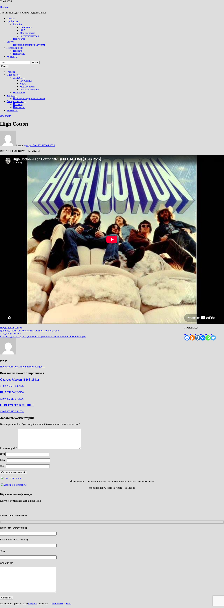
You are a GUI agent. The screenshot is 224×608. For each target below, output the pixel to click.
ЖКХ (23, 30)
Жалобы (17, 24)
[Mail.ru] (197, 334)
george (27, 145)
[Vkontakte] (202, 334)
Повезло (17, 50)
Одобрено (12, 21)
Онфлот (4, 7)
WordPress (57, 603)
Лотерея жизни (15, 47)
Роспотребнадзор (29, 36)
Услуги (10, 41)
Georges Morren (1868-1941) (19, 379)
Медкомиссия (27, 33)
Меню (4, 66)
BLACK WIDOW (12, 392)
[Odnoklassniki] (192, 334)
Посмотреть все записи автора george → (22, 366)
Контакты (12, 56)
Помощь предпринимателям (29, 44)
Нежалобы (19, 38)
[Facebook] (187, 334)
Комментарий (8, 448)
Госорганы (26, 27)
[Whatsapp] (208, 334)
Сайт (3, 466)
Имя (2, 453)
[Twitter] (213, 334)
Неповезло (19, 53)
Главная (11, 18)
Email (3, 460)
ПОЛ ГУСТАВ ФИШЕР (17, 405)
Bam (68, 603)
